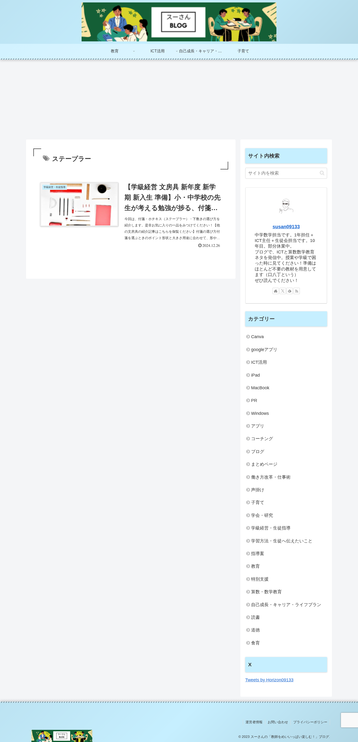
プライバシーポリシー (310, 722)
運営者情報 (254, 722)
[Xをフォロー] (283, 291)
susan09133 (286, 226)
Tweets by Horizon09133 (269, 679)
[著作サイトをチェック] (276, 291)
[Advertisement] (179, 99)
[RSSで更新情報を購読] (296, 291)
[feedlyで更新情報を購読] (289, 291)
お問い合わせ (278, 722)
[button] (322, 173)
